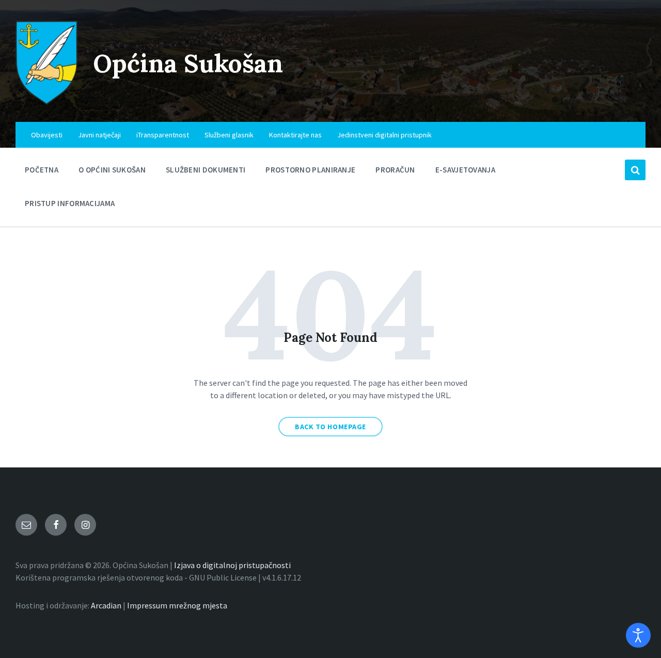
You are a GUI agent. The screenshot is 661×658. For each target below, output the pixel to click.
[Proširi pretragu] (635, 170)
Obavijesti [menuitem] (46, 134)
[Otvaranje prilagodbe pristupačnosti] (638, 635)
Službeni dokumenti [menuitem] (205, 170)
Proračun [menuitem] (395, 170)
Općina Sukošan (188, 63)
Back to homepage (330, 426)
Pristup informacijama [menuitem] (70, 203)
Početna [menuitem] (41, 170)
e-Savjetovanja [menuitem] (465, 170)
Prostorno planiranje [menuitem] (310, 170)
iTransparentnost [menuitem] (162, 134)
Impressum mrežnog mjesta (177, 605)
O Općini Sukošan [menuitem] (112, 170)
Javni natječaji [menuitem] (99, 134)
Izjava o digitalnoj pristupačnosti (232, 565)
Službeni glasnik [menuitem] (229, 134)
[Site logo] (46, 102)
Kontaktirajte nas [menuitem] (295, 134)
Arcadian (106, 605)
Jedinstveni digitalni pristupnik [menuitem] (384, 134)
